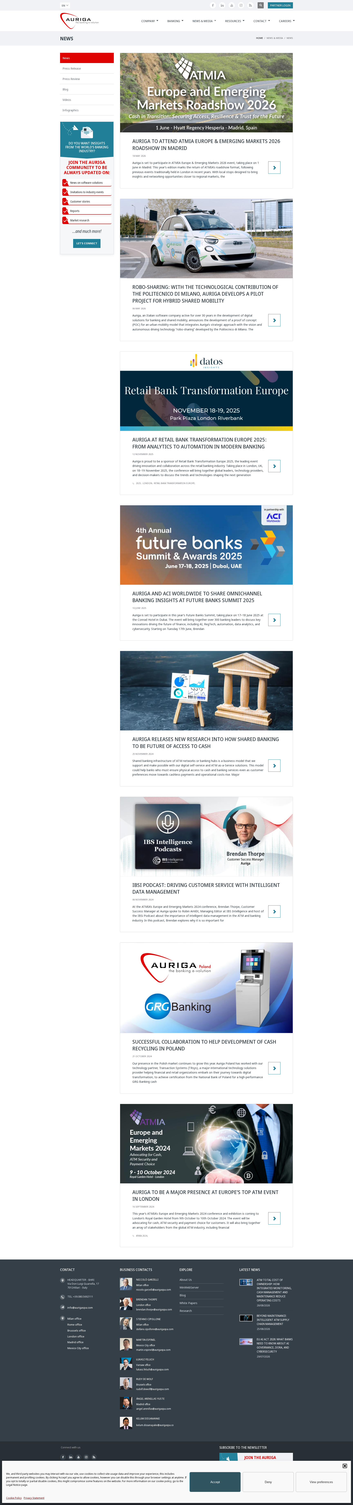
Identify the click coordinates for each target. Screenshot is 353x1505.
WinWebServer (189, 1287)
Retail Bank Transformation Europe (174, 483)
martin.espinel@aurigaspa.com (153, 1350)
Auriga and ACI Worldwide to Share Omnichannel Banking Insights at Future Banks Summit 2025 (197, 597)
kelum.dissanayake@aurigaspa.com (156, 1425)
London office (75, 1336)
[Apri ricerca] (261, 5)
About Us (186, 1280)
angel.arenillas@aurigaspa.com (153, 1408)
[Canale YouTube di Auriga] (232, 5)
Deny (268, 1482)
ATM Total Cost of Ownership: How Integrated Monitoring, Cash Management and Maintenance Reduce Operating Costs (274, 1290)
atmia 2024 (141, 1235)
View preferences (321, 1482)
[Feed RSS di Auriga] (250, 5)
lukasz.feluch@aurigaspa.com (152, 1369)
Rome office (74, 1324)
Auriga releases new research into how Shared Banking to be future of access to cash (205, 742)
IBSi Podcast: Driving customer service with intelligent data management (206, 888)
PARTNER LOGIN (280, 5)
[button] (345, 1466)
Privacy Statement (34, 1498)
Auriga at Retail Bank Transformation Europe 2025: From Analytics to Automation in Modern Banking (199, 443)
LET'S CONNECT (86, 243)
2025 (138, 483)
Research (186, 1311)
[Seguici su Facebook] (213, 5)
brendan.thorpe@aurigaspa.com (154, 1309)
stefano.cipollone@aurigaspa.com (154, 1329)
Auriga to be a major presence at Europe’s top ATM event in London (205, 1195)
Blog (183, 1295)
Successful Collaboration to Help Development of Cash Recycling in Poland (204, 1045)
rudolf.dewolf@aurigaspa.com (152, 1389)
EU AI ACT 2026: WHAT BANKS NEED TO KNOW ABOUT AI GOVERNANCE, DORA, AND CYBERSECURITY (275, 1345)
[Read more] (274, 765)
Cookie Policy (14, 1498)
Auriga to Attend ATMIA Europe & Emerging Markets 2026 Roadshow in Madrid (206, 144)
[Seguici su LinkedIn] (222, 5)
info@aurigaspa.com (80, 1307)
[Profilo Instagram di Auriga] (241, 5)
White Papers (188, 1303)
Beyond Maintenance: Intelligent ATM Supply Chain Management (273, 1320)
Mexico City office (78, 1348)
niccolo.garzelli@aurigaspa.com (153, 1289)
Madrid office (75, 1342)
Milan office (74, 1318)
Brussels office (76, 1330)
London (147, 483)
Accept (215, 1482)
